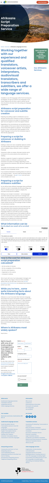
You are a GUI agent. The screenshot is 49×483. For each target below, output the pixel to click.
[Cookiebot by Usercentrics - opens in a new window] (42, 228)
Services (7, 47)
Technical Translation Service (33, 441)
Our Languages (30, 407)
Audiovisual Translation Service (9, 429)
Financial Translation (31, 434)
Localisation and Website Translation (35, 437)
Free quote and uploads (32, 406)
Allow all (40, 253)
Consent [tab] (8, 231)
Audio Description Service (7, 424)
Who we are (29, 401)
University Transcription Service (9, 436)
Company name (22, 353)
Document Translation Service (33, 432)
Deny (9, 253)
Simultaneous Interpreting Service (10, 457)
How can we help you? (24, 360)
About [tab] (40, 231)
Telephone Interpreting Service (9, 459)
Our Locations (29, 409)
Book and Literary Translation (33, 427)
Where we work (30, 442)
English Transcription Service (8, 431)
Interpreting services (6, 404)
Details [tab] (24, 231)
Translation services (6, 402)
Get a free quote (41, 61)
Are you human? (22, 376)
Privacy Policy (44, 481)
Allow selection (24, 253)
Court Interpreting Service (8, 452)
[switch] (18, 249)
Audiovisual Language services (9, 401)
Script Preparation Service (8, 432)
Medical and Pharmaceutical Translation (36, 439)
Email (20, 347)
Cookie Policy (25, 481)
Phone (26, 346)
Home (2, 47)
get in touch (18, 175)
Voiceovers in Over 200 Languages (10, 437)
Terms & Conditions (35, 481)
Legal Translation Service (32, 436)
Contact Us (29, 402)
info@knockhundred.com (8, 374)
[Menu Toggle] (1, 2)
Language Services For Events (33, 452)
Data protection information (33, 404)
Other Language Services (7, 406)
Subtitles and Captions (7, 434)
